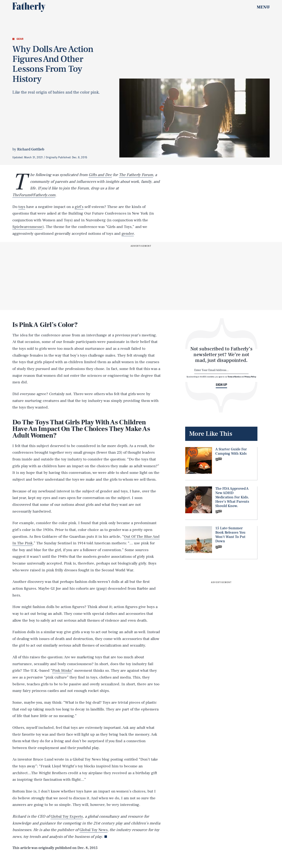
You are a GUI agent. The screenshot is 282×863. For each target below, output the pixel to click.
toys (21, 206)
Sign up (221, 385)
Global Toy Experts (67, 816)
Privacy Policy (250, 376)
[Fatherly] (28, 7)
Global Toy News (93, 829)
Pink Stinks (62, 670)
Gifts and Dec (100, 174)
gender (128, 233)
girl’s (79, 206)
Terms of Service (234, 376)
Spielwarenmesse (27, 226)
